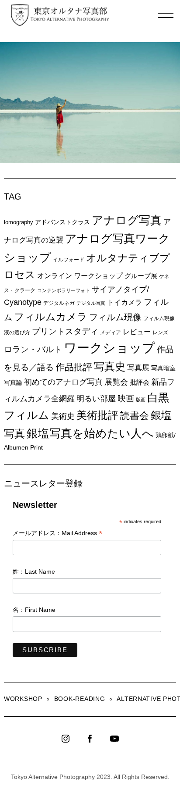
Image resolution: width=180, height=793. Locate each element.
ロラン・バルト (33, 349)
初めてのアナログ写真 (63, 382)
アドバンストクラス (62, 221)
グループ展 (141, 275)
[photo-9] (92, 160)
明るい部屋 (96, 398)
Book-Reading (79, 698)
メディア (110, 332)
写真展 (138, 368)
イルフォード (68, 260)
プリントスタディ (65, 331)
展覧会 (116, 382)
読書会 (134, 415)
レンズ (160, 332)
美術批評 (97, 415)
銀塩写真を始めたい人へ (90, 433)
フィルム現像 (115, 317)
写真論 (13, 382)
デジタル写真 (90, 303)
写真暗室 (163, 367)
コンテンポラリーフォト (63, 290)
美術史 (63, 416)
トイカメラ (124, 302)
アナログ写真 (127, 220)
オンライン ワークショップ (80, 275)
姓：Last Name (34, 571)
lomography (18, 222)
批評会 (139, 382)
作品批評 (73, 367)
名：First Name (34, 609)
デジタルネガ (59, 303)
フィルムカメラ (50, 316)
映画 (126, 398)
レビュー (137, 332)
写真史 (109, 366)
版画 (140, 399)
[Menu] (165, 15)
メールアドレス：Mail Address (58, 534)
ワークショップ (109, 347)
